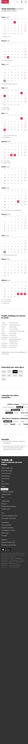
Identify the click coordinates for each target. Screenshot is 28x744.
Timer (3, 486)
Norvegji (15, 421)
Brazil (19, 407)
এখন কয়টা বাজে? (4, 561)
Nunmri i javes (6, 494)
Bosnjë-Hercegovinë (9, 407)
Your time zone (6, 473)
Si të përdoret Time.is (8, 530)
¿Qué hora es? (5, 560)
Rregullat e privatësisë (8, 545)
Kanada (16, 413)
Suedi (19, 424)
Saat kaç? (11, 565)
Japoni (9, 413)
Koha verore (5, 478)
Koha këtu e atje (6, 471)
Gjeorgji (7, 410)
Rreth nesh (5, 533)
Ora (2, 481)
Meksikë (7, 421)
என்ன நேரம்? (18, 565)
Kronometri (5, 484)
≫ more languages (14, 567)
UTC (2, 513)
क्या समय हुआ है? (19, 558)
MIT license (5, 354)
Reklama (4, 540)
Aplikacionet (5, 501)
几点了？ (13, 558)
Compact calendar (7, 492)
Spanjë (12, 424)
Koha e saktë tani (7, 468)
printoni (5, 448)
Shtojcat (4, 504)
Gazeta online (5, 509)
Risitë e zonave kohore (8, 506)
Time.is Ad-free (6, 525)
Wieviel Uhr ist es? (13, 563)
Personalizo (5, 522)
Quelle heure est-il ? (15, 560)
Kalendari (4, 489)
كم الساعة (23, 560)
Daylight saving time (8, 84)
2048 (7, 17)
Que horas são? (19, 561)
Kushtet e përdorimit (8, 542)
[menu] (26, 2)
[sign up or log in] (21, 2)
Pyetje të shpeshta (7, 528)
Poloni (22, 421)
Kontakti (4, 535)
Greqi (22, 410)
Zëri (2, 497)
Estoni (14, 11)
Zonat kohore (5, 476)
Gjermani (15, 410)
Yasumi (13, 352)
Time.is (5, 1)
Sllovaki (6, 424)
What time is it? (5, 558)
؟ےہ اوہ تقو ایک (4, 567)
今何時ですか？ (4, 565)
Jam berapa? (4, 563)
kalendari (12, 10)
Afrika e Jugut (13, 404)
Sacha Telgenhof (21, 352)
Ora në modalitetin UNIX (9, 516)
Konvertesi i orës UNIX (8, 518)
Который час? (11, 561)
